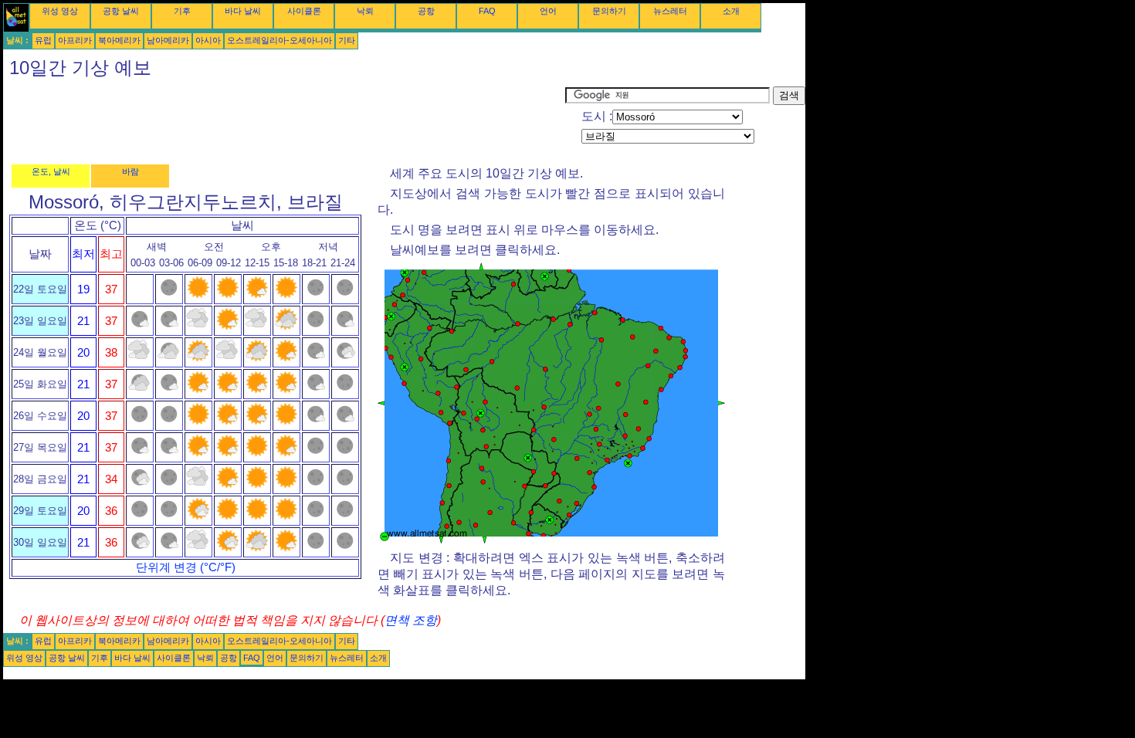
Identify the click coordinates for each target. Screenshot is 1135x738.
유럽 (43, 40)
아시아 (208, 40)
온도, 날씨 (51, 171)
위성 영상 (60, 10)
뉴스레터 (670, 10)
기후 (182, 10)
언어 (548, 10)
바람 (130, 171)
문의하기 (609, 10)
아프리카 (75, 40)
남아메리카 (168, 40)
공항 (426, 10)
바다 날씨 (243, 10)
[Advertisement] (284, 121)
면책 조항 (411, 620)
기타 (346, 40)
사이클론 (304, 10)
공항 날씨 (121, 10)
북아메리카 (119, 40)
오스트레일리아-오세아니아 (279, 40)
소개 (731, 10)
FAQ (487, 10)
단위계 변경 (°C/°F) (185, 567)
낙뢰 (365, 10)
